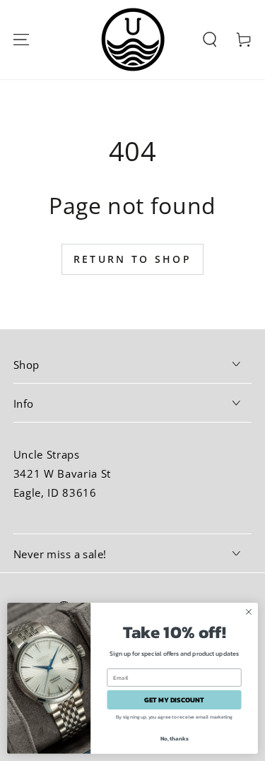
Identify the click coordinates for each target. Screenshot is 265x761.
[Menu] (21, 39)
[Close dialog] (248, 612)
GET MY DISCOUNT (174, 700)
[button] (210, 39)
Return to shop (132, 259)
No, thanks (174, 737)
